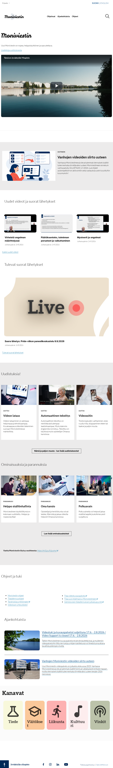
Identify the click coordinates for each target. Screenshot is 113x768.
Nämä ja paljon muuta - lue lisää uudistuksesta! (56, 451)
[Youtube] (66, 764)
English (104, 3)
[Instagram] (50, 764)
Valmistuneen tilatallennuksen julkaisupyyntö (83, 602)
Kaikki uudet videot (10, 252)
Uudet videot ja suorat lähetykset (29, 201)
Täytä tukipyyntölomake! (18, 601)
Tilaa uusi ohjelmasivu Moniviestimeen (80, 599)
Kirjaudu (5, 3)
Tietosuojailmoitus (87, 765)
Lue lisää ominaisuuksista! (56, 533)
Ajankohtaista (63, 16)
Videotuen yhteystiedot (17, 605)
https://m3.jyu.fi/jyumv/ (47, 550)
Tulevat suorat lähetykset (23, 264)
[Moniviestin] (16, 16)
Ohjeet (75, 16)
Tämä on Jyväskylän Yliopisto (17, 58)
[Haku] (107, 16)
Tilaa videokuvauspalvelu (74, 595)
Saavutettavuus (102, 765)
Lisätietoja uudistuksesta (11, 50)
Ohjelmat (51, 16)
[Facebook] (43, 764)
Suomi (95, 3)
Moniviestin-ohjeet (16, 595)
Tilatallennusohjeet (16, 598)
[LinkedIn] (58, 764)
